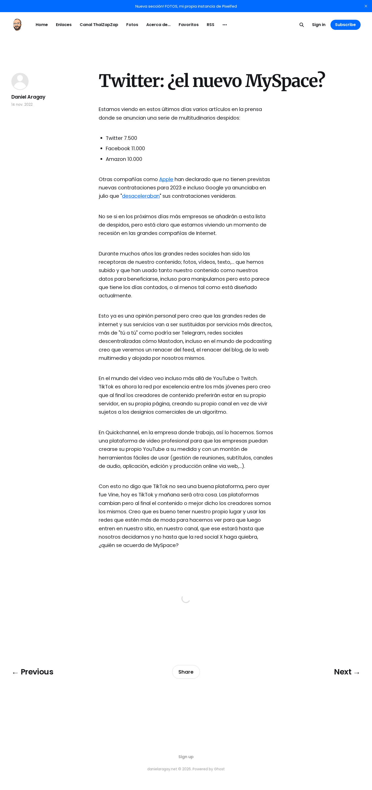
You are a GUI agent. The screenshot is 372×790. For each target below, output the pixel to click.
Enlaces (64, 25)
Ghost (219, 769)
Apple (166, 179)
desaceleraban (141, 196)
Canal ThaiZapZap (99, 25)
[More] (225, 25)
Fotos (132, 25)
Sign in (318, 25)
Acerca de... (158, 25)
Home (42, 25)
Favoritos (189, 25)
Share (186, 671)
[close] (366, 6)
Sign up (186, 757)
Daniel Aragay (28, 97)
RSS (210, 25)
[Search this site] (301, 25)
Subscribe (345, 25)
